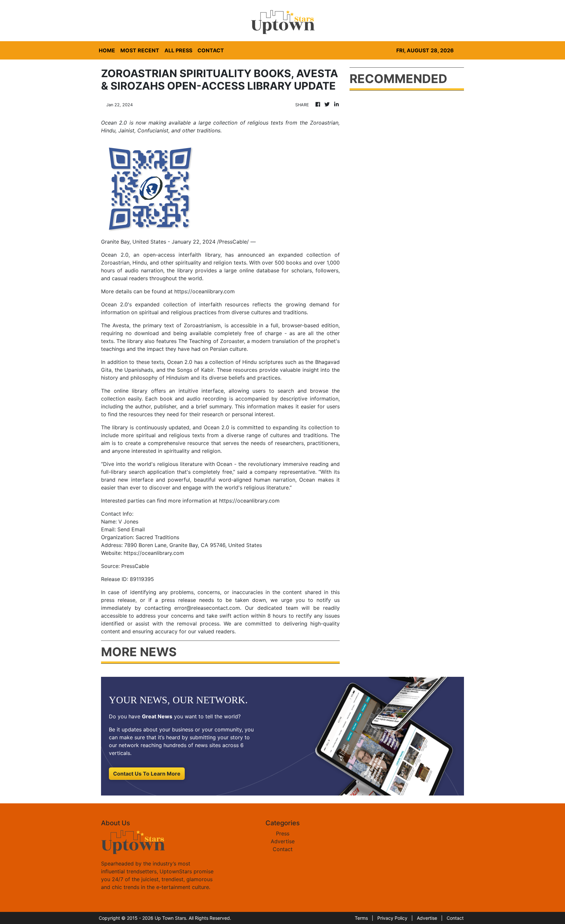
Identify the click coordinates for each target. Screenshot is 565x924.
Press (282, 833)
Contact (283, 849)
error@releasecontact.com (207, 608)
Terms (361, 918)
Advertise (283, 841)
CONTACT (210, 50)
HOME (107, 50)
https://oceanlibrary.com (204, 291)
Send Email (131, 529)
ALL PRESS (178, 50)
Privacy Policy (392, 918)
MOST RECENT (139, 50)
